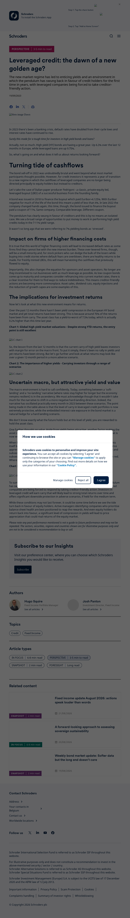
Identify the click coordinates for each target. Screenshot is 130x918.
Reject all (83, 480)
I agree (101, 480)
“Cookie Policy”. (66, 465)
